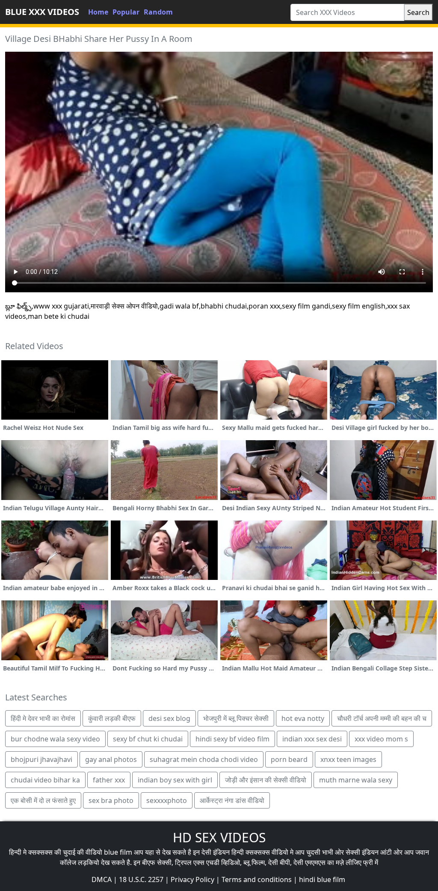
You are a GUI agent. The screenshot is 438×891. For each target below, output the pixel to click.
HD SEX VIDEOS (219, 837)
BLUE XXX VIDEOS (42, 12)
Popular (125, 12)
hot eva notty (302, 718)
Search (418, 12)
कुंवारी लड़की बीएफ (112, 718)
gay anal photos (111, 759)
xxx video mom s (381, 739)
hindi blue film (322, 879)
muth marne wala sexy (355, 780)
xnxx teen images (348, 759)
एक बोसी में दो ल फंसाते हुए (43, 800)
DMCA (102, 879)
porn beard (289, 759)
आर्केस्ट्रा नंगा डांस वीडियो (232, 800)
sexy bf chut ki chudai (148, 739)
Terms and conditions (257, 879)
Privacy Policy (192, 879)
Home (98, 12)
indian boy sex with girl (175, 780)
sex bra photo (111, 800)
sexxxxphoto (166, 800)
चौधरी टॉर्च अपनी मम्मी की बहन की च (381, 718)
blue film (118, 852)
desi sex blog (169, 718)
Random (158, 12)
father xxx (109, 780)
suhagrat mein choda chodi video (204, 759)
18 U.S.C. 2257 (141, 879)
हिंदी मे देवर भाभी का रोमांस (43, 718)
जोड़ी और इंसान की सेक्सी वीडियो (265, 780)
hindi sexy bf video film (232, 739)
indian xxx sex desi (312, 739)
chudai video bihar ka (45, 780)
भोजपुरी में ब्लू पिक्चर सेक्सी (236, 718)
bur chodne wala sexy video (55, 739)
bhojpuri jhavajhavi (41, 759)
